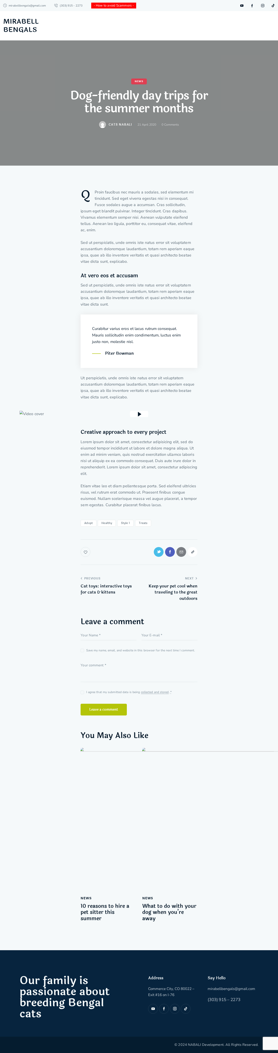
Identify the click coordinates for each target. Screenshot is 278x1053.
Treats (143, 523)
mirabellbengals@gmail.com (231, 988)
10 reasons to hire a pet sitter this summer (105, 912)
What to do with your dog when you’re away (169, 912)
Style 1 (125, 523)
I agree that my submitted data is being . (129, 692)
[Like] (86, 552)
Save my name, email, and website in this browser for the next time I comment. (140, 650)
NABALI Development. (206, 1044)
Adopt (88, 523)
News (139, 81)
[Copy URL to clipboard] (192, 552)
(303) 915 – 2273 (224, 1000)
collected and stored (155, 692)
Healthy (106, 523)
